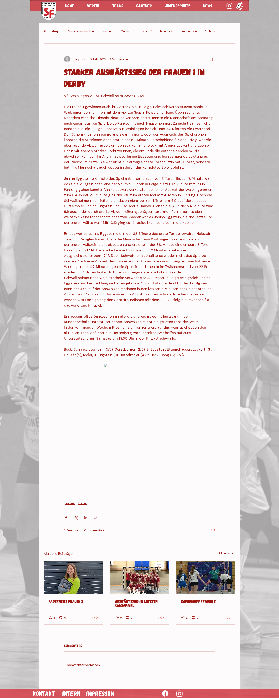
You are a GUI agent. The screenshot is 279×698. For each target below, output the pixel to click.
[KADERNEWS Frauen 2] (73, 577)
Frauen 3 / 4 (189, 31)
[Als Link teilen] (96, 518)
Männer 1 (126, 31)
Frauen (82, 503)
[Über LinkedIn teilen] (86, 518)
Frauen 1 (107, 31)
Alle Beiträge (52, 31)
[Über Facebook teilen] (66, 518)
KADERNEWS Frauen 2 (66, 601)
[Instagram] (179, 693)
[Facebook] (165, 693)
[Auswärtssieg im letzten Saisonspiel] (139, 577)
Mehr (208, 31)
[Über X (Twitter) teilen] (76, 518)
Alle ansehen (227, 553)
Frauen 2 (146, 31)
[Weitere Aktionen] (212, 59)
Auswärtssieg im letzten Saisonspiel (136, 603)
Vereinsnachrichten (81, 31)
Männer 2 (166, 31)
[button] (96, 5)
